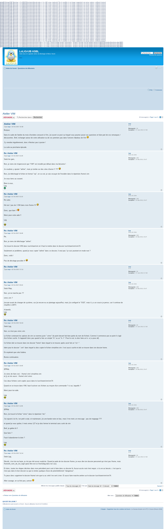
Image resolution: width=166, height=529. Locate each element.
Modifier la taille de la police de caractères (160, 68)
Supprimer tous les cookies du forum (118, 509)
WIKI (20, 58)
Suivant (159, 486)
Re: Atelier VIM (10, 153)
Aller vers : (111, 495)
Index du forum (11, 68)
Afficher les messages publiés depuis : (53, 486)
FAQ (151, 90)
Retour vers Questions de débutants (15, 495)
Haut (161, 149)
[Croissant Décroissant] (110, 486)
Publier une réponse (9, 116)
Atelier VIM (9, 113)
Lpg (9, 156)
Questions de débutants (26, 68)
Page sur (154, 117)
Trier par (84, 486)
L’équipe (103, 509)
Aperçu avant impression (156, 68)
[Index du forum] (11, 56)
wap (9, 126)
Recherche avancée (155, 55)
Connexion (158, 90)
